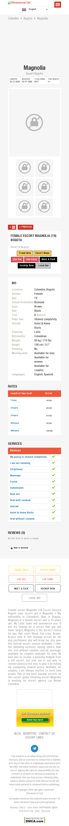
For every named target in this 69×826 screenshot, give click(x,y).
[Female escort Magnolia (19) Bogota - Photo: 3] (44, 167)
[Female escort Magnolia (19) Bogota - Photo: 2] (25, 167)
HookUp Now (27, 265)
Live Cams (31, 259)
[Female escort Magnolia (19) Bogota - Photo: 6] (25, 206)
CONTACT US (47, 733)
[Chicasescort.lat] (29, 3)
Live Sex (17, 259)
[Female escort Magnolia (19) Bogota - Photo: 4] (25, 187)
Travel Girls (25, 253)
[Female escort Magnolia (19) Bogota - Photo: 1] (34, 122)
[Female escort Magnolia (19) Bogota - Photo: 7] (44, 206)
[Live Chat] (34, 698)
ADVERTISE (29, 733)
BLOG (17, 733)
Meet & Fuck (48, 259)
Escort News (42, 253)
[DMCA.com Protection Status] (34, 820)
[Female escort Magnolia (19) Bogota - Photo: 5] (44, 187)
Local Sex (43, 265)
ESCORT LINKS (34, 737)
